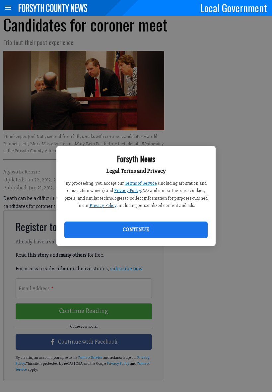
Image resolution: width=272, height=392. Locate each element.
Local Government (233, 7)
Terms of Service (141, 183)
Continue (136, 229)
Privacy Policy (127, 190)
